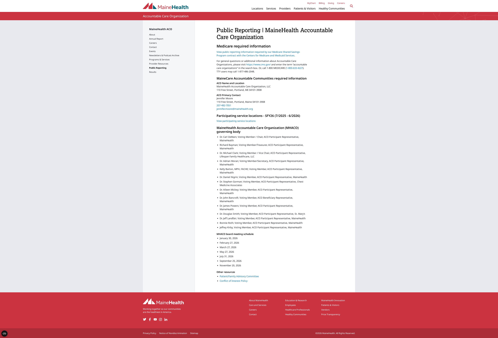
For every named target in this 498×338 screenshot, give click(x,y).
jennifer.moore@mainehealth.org (235, 108)
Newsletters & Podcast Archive (164, 55)
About (152, 34)
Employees (290, 305)
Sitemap (194, 333)
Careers (341, 3)
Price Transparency (330, 314)
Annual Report (156, 38)
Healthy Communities (332, 8)
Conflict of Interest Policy (233, 280)
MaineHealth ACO (160, 29)
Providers (285, 8)
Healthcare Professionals (297, 309)
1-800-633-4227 (294, 68)
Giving (331, 3)
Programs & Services (159, 59)
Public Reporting (157, 67)
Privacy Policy (149, 333)
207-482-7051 (224, 105)
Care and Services (257, 305)
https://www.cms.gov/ (258, 64)
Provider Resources (158, 63)
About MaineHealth (258, 300)
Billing (322, 3)
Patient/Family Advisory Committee (239, 276)
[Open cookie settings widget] (4, 333)
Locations (257, 8)
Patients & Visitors (305, 8)
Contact (153, 47)
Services (271, 8)
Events (152, 51)
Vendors (325, 309)
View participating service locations (236, 120)
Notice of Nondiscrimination (173, 333)
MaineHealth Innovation (333, 300)
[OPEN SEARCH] (351, 6)
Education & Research (296, 300)
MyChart (311, 3)
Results (152, 72)
